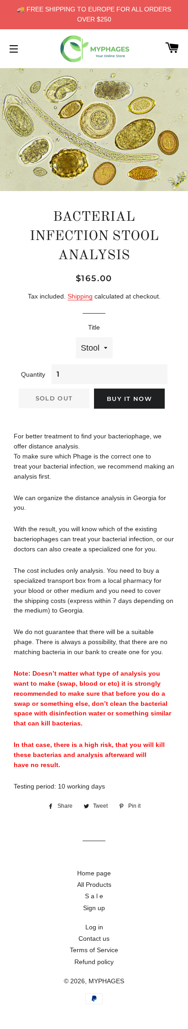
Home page (94, 873)
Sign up (94, 908)
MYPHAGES (106, 981)
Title (94, 327)
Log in (94, 927)
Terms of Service (94, 950)
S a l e (94, 896)
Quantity (33, 374)
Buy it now (129, 398)
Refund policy (94, 961)
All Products (94, 884)
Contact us (94, 938)
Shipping (80, 296)
